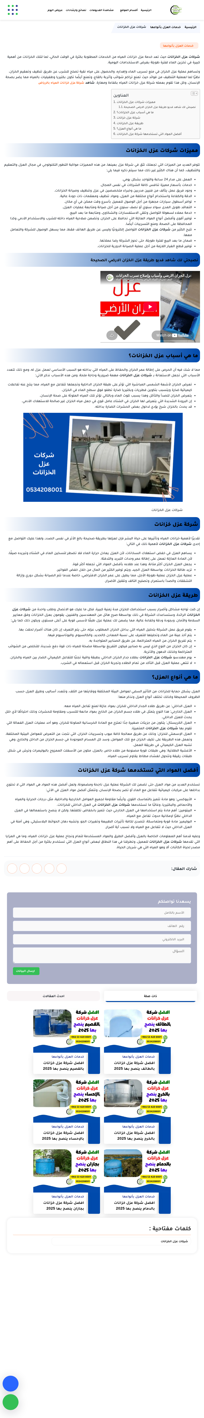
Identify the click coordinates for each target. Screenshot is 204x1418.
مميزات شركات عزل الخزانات (136, 101)
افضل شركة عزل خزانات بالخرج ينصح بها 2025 (134, 1135)
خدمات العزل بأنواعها (178, 45)
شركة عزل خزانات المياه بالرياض (61, 82)
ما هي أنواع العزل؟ (129, 128)
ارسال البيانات (25, 970)
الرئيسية (146, 10)
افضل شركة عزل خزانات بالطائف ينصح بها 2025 (134, 1066)
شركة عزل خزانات (128, 117)
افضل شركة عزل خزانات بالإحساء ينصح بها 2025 (63, 1135)
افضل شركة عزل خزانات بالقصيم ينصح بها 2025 (63, 1066)
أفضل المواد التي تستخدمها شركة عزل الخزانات (149, 133)
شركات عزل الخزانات (174, 1241)
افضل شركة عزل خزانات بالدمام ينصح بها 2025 (134, 1205)
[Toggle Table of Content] (192, 93)
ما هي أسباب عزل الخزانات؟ (135, 112)
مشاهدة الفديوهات (101, 10)
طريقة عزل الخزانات (130, 123)
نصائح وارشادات (76, 10)
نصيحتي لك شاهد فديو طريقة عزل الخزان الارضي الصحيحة (160, 106)
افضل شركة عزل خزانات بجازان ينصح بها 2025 (63, 1205)
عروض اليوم (55, 10)
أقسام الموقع (129, 10)
